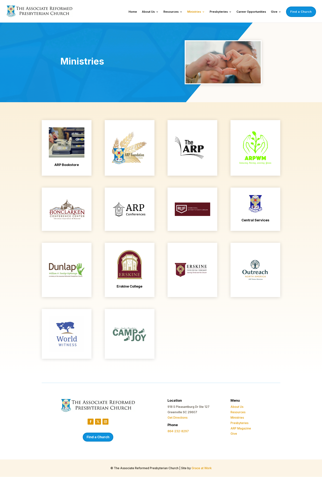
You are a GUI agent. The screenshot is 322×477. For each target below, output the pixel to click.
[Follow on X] (98, 422)
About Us (148, 11)
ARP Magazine (241, 428)
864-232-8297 (178, 431)
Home (133, 11)
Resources (171, 11)
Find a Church (301, 11)
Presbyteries (219, 11)
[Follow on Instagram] (105, 422)
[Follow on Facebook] (91, 422)
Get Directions (177, 417)
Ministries (194, 11)
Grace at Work (202, 468)
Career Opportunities (251, 11)
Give (274, 11)
